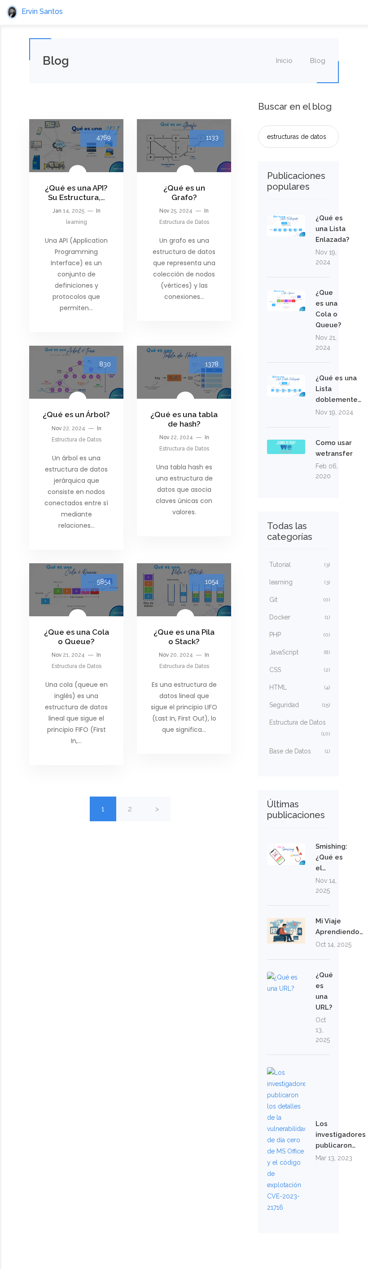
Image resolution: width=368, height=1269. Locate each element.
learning (76, 222)
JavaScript (299, 652)
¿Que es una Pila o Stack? (184, 637)
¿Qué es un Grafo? (184, 192)
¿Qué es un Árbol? (76, 414)
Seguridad (299, 704)
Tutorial (299, 564)
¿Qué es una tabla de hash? (184, 419)
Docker (299, 617)
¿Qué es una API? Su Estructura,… (76, 192)
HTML (299, 687)
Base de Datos (299, 751)
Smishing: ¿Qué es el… (331, 857)
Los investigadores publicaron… (340, 1134)
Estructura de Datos (184, 222)
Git (299, 599)
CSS (299, 669)
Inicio (283, 61)
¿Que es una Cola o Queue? (76, 637)
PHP (299, 634)
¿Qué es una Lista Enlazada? (332, 229)
